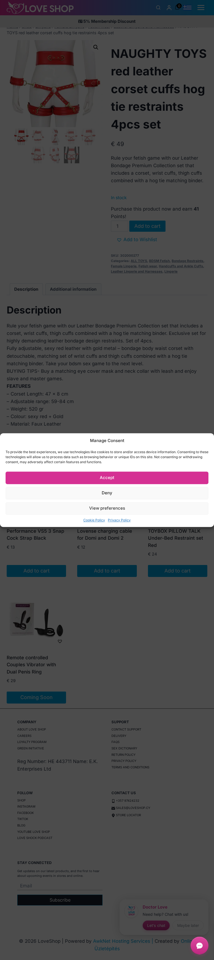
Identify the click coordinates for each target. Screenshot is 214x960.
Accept (107, 477)
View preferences (107, 508)
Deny (107, 492)
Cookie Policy (94, 520)
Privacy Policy (119, 520)
